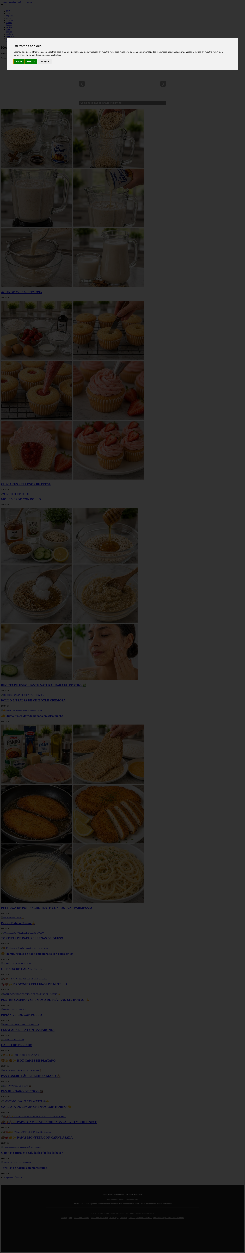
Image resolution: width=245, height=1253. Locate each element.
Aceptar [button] (19, 61)
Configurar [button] (45, 61)
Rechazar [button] (31, 61)
